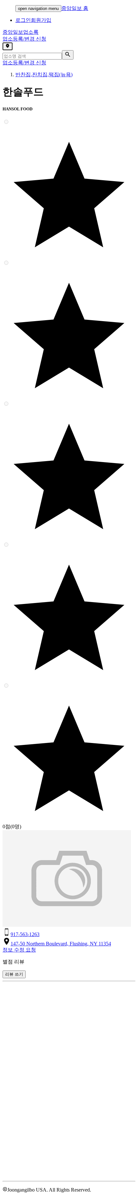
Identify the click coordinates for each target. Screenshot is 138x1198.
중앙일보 (21, 32)
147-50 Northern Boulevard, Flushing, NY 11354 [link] (61, 943)
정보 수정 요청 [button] (19, 949)
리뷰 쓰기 (14, 974)
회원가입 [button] (41, 20)
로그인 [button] (23, 20)
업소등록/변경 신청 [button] (24, 39)
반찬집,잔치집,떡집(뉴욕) (44, 74)
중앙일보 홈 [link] (74, 8)
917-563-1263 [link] (25, 934)
